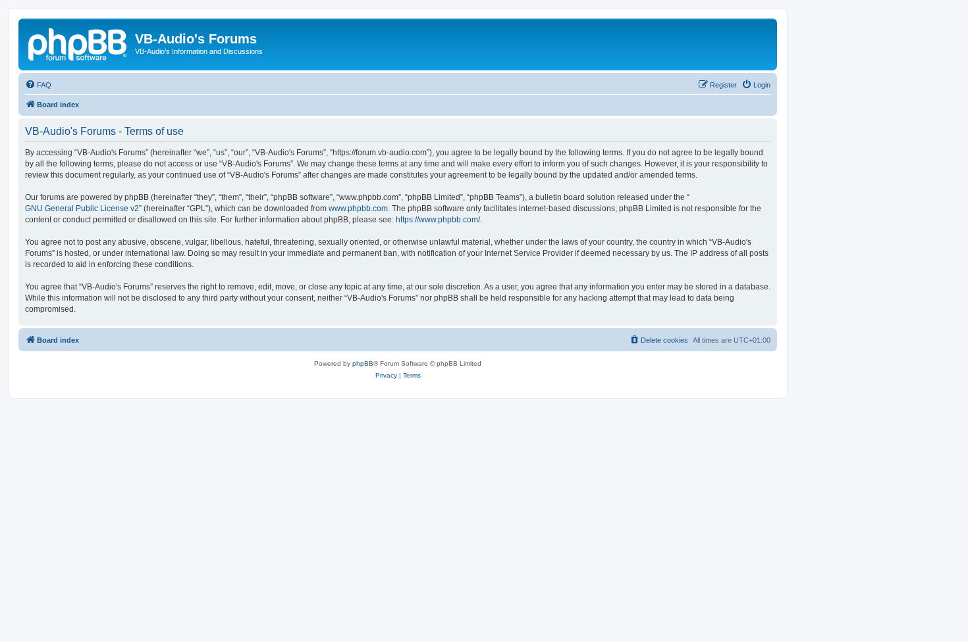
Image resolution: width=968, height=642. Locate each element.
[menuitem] (38, 85)
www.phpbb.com (358, 208)
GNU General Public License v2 (82, 208)
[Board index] (78, 43)
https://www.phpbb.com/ (438, 219)
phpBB (362, 363)
